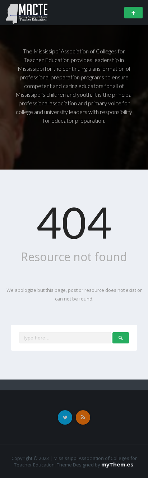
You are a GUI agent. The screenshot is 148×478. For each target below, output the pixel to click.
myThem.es (117, 464)
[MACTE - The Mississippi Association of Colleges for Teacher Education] (26, 12)
